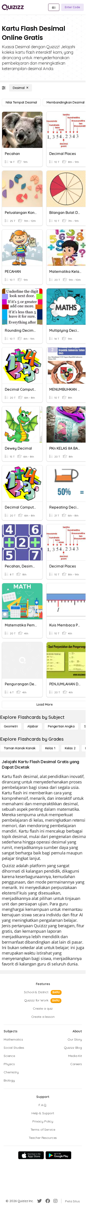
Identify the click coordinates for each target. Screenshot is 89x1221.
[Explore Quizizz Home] (13, 7)
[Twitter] (39, 1201)
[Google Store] (58, 1155)
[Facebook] (47, 1201)
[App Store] (31, 1155)
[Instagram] (55, 1201)
